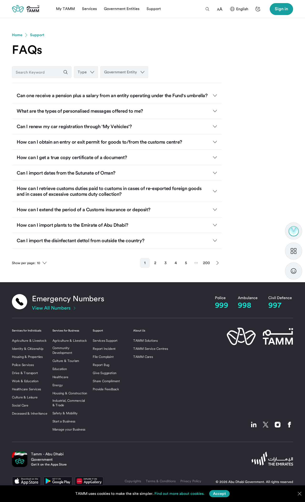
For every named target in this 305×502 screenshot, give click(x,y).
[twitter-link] (266, 424)
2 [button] (155, 263)
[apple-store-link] (26, 481)
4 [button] (176, 263)
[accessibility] (219, 9)
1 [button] (145, 263)
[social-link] (254, 424)
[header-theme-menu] (258, 9)
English (242, 9)
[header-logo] (25, 8)
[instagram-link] (278, 424)
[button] (207, 9)
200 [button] (206, 263)
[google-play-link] (57, 481)
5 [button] (186, 263)
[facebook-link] (288, 424)
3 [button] (165, 263)
